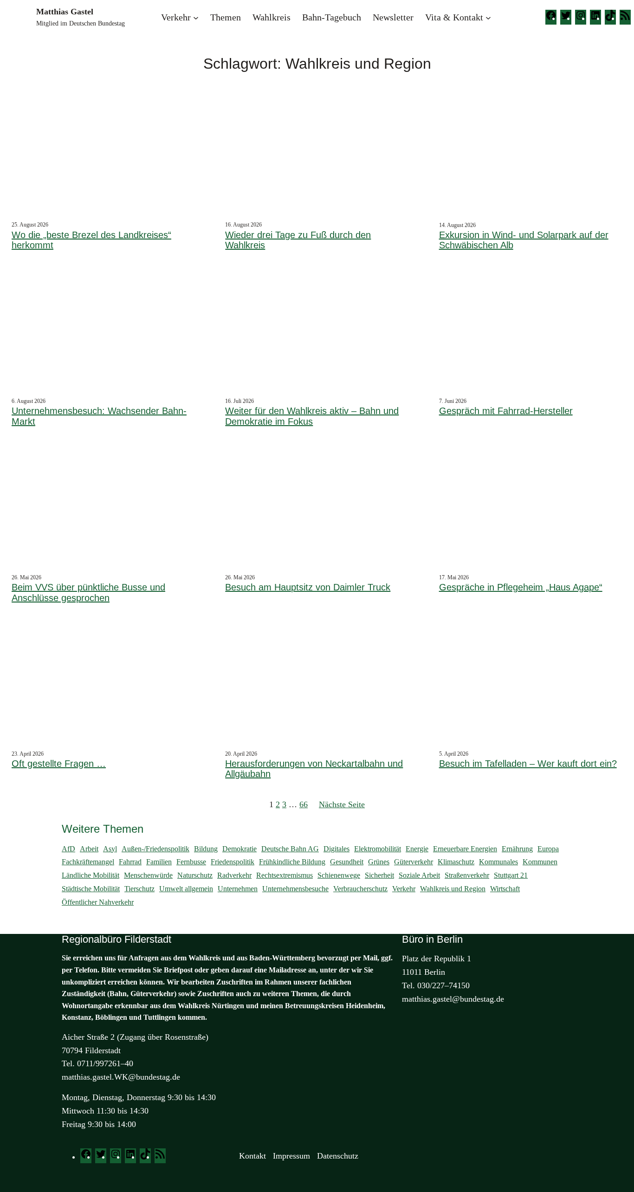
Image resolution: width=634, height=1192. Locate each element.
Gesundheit (346, 862)
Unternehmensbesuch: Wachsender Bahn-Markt (99, 416)
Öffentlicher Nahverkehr (98, 902)
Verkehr (176, 17)
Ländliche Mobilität (90, 875)
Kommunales (498, 862)
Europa (548, 849)
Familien (159, 862)
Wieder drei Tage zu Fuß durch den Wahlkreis (298, 240)
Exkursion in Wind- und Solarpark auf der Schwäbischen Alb (523, 240)
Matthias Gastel (64, 11)
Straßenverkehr (467, 875)
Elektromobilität (377, 849)
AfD (68, 849)
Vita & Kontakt (454, 17)
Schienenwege (338, 875)
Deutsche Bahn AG (290, 849)
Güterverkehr (413, 862)
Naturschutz (195, 875)
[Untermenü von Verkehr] (196, 17)
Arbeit (89, 849)
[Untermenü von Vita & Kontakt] (488, 17)
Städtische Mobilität (91, 889)
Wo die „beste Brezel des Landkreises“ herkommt (91, 240)
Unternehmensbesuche (295, 889)
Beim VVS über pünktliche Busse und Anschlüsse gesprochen (88, 592)
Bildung (206, 849)
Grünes (378, 862)
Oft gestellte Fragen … (59, 763)
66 (303, 804)
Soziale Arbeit (419, 875)
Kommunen (540, 862)
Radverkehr (234, 875)
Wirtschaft (505, 889)
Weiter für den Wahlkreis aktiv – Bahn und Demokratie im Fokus (312, 416)
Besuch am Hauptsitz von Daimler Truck (307, 587)
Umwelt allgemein (186, 889)
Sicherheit (379, 875)
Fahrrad (130, 862)
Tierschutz (139, 889)
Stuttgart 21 (511, 875)
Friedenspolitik (232, 862)
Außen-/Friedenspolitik (155, 849)
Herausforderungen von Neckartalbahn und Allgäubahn (314, 768)
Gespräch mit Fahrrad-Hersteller (506, 411)
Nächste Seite (342, 804)
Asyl (110, 849)
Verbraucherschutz (360, 889)
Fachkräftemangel (88, 862)
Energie (417, 849)
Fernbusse (191, 862)
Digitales (336, 849)
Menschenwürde (148, 875)
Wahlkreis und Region (452, 889)
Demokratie (239, 849)
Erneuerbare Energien (465, 849)
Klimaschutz (456, 862)
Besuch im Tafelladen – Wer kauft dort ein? (528, 763)
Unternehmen (238, 889)
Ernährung (517, 849)
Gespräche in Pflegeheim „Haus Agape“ (520, 587)
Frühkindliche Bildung (292, 862)
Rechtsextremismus (284, 875)
